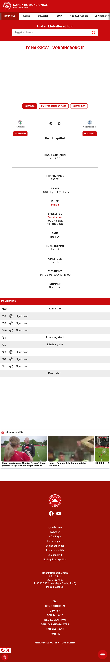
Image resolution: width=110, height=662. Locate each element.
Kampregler (79, 106)
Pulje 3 (55, 205)
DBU (55, 601)
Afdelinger (55, 537)
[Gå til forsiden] (24, 6)
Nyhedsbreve (55, 527)
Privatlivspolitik (55, 550)
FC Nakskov (20, 127)
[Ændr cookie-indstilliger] (4, 657)
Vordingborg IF (89, 127)
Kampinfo (30, 106)
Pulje (55, 201)
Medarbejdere (55, 541)
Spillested (55, 214)
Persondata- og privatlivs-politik (55, 643)
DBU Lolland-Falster (55, 624)
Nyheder (55, 532)
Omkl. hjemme (55, 246)
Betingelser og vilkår (55, 560)
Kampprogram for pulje (53, 106)
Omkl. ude (55, 259)
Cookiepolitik (55, 555)
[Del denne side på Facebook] (3, 650)
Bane (55, 233)
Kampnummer (55, 176)
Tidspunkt (55, 271)
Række (55, 189)
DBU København (55, 620)
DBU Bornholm (55, 606)
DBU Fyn (55, 611)
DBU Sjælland (55, 629)
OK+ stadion (55, 217)
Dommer (55, 284)
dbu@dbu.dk (57, 587)
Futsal (55, 634)
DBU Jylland (55, 615)
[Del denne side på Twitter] (8, 650)
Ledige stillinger (55, 546)
